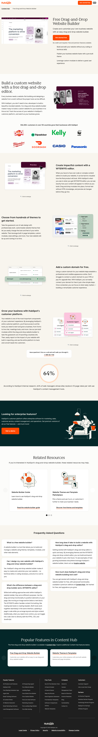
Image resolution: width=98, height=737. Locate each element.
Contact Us (64, 706)
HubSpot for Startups (84, 705)
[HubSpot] (6, 2)
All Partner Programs (84, 696)
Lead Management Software (11, 709)
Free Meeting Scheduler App (11, 690)
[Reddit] (60, 718)
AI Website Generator (9, 703)
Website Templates (50, 709)
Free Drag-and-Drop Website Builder (25, 653)
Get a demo (12, 431)
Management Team (67, 690)
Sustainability (65, 703)
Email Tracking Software (9, 696)
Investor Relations (66, 696)
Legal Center (23, 730)
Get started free (86, 3)
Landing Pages (26, 690)
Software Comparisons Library (51, 704)
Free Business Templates (51, 699)
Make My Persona (49, 693)
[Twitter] (49, 718)
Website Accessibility (58, 730)
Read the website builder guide (28, 507)
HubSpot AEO (7, 687)
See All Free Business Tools (52, 684)
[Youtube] (43, 718)
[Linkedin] (54, 718)
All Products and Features (10, 684)
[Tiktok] (65, 718)
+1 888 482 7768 (49, 355)
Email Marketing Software (10, 706)
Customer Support (83, 684)
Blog (63, 699)
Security (45, 730)
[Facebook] (32, 718)
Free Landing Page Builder (29, 706)
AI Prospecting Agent (28, 684)
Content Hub (6, 9)
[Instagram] (38, 718)
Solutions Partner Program (85, 699)
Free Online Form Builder (29, 693)
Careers (64, 687)
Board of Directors (67, 693)
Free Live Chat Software (29, 699)
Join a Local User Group (84, 687)
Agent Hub (6, 693)
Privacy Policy (34, 730)
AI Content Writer (8, 699)
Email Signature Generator (52, 696)
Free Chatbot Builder (28, 696)
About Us (64, 684)
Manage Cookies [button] (74, 730)
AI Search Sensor (49, 690)
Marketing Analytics (27, 703)
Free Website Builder (28, 687)
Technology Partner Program (86, 702)
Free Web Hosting (27, 709)
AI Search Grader (49, 687)
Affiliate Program (83, 709)
